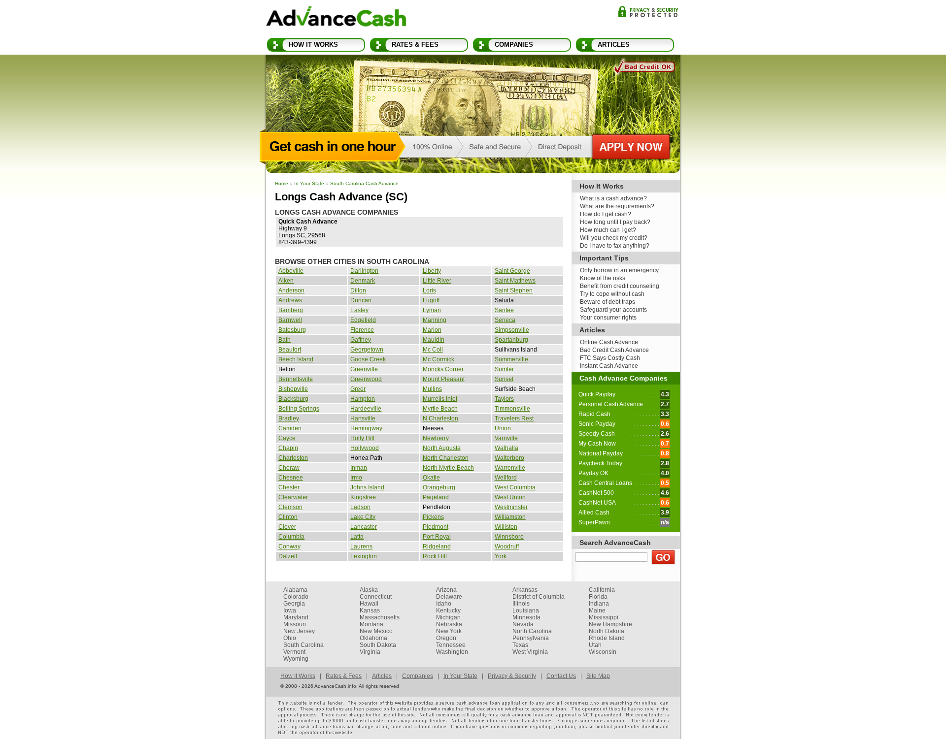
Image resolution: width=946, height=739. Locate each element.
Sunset (504, 379)
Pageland (436, 497)
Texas (520, 645)
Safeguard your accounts (613, 309)
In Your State (309, 183)
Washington (452, 651)
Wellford (506, 477)
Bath (284, 339)
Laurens (361, 546)
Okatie (431, 477)
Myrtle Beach (440, 408)
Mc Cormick (438, 359)
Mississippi (603, 617)
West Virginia (530, 651)
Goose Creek (368, 359)
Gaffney (360, 339)
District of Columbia (538, 596)
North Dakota (606, 631)
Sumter (504, 369)
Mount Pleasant (444, 379)
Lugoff (431, 300)
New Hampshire (610, 624)
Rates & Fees (415, 44)
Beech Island (295, 359)
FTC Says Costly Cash (610, 357)
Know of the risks (602, 278)
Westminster (511, 507)
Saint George (512, 270)
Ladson (360, 507)
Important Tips (604, 258)
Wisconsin (602, 651)
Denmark (362, 280)
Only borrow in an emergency (619, 270)
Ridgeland (437, 546)
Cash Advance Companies (623, 378)
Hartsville (362, 418)
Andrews (290, 300)
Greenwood (366, 379)
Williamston (510, 517)
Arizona (446, 589)
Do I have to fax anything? (614, 245)
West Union (510, 497)
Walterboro (509, 457)
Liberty (432, 270)
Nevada (523, 624)
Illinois (521, 603)
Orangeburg (439, 487)
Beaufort (289, 349)
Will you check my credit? (613, 237)
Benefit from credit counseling (619, 286)
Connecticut (376, 596)
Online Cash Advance (609, 342)
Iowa (289, 610)
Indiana (599, 603)
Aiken (286, 280)
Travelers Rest (514, 418)
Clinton (288, 517)
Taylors (504, 398)
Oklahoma (373, 638)
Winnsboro (509, 536)
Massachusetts (380, 617)
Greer (358, 389)
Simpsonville (512, 329)
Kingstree (363, 497)
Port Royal (437, 536)
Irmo (356, 477)
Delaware (449, 596)
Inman (358, 467)
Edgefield (363, 320)
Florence (362, 329)
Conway (289, 546)
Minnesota (526, 617)
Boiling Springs (298, 408)
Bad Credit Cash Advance (614, 350)
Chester (289, 487)
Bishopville (293, 389)
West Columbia (515, 487)
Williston (506, 526)
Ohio (289, 638)
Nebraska (449, 624)
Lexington (363, 556)
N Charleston (440, 418)
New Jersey (299, 631)
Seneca (505, 320)
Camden (290, 428)
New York (449, 631)
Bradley (288, 418)
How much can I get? (608, 229)
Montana (371, 624)
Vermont (294, 651)
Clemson (290, 507)
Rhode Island (607, 638)
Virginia (370, 651)
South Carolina (303, 645)
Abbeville (291, 270)
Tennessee (451, 645)
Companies (514, 44)
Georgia (294, 603)
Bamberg (290, 310)
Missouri (294, 624)
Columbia (291, 536)
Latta (357, 536)
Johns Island (367, 487)
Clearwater (293, 497)
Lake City (362, 517)
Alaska (369, 589)
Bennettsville (295, 379)
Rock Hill (435, 556)
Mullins (432, 389)
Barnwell (290, 320)
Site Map (598, 676)
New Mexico (376, 631)
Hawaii (369, 603)
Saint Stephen (514, 290)
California (602, 589)
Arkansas (525, 589)
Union (503, 428)
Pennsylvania (530, 638)
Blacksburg (293, 398)
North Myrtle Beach (448, 467)
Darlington (364, 270)
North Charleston (446, 457)
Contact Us (561, 676)
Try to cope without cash (612, 293)
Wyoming (295, 658)
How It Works (313, 44)
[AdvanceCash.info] (336, 18)
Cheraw (289, 467)
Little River (437, 280)
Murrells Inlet (440, 398)
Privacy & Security (648, 11)
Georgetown (366, 349)
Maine (597, 610)
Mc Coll (433, 349)
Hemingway (366, 428)
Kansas (370, 610)
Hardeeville (365, 408)
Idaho (443, 603)
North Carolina (532, 631)
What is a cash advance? (613, 198)
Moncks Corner (443, 369)
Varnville (506, 438)
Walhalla (506, 448)
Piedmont (435, 526)
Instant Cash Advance (609, 365)
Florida (598, 596)
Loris (429, 290)
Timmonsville (512, 408)
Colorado (295, 596)
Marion (432, 329)
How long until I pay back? (615, 222)
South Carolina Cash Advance (364, 183)
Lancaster (363, 526)
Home (281, 183)
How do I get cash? (605, 214)
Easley (359, 310)
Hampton (362, 398)
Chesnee (290, 477)
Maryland (295, 617)
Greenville (364, 369)
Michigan (448, 617)
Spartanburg (511, 339)
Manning (434, 320)
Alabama (295, 589)
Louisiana (525, 610)
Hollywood (364, 448)
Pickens (433, 517)
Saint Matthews (515, 280)
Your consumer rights (608, 317)
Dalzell (287, 556)
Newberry (436, 438)
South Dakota (378, 645)
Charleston (293, 457)
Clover (287, 526)
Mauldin (433, 339)
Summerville (511, 359)
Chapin (288, 448)
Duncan (361, 300)
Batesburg (292, 329)
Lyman (432, 310)
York (501, 556)
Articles (614, 44)
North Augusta (442, 448)
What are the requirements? (617, 206)
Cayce (287, 438)
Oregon (446, 638)
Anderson (291, 290)
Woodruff (507, 546)
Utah (595, 645)
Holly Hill (362, 438)
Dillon (358, 290)
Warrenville (510, 467)
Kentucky (448, 610)
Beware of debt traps (607, 301)
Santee (504, 310)
